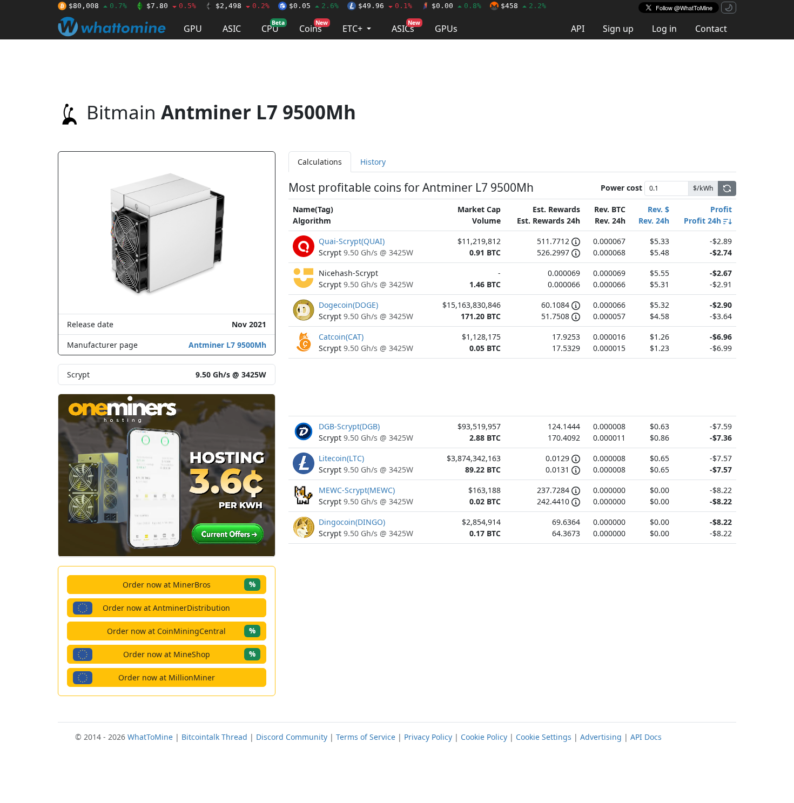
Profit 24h (703, 220)
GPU (193, 29)
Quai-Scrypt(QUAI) (352, 241)
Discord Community (291, 737)
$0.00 (456, 6)
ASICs (406, 27)
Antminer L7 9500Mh (227, 345)
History (373, 162)
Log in (664, 29)
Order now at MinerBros (189, 584)
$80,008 (98, 6)
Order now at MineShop (189, 654)
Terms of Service (365, 737)
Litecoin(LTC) (341, 458)
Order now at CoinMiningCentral (181, 630)
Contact (711, 29)
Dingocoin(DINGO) (352, 522)
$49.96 (385, 6)
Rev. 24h (653, 220)
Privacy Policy (428, 737)
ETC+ (353, 29)
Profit (721, 209)
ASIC (232, 29)
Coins (313, 27)
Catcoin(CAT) (341, 337)
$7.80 (171, 6)
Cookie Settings (543, 737)
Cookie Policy (484, 737)
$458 (523, 6)
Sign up (618, 29)
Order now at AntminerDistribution (166, 608)
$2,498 (243, 6)
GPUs (446, 29)
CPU (273, 27)
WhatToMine (150, 737)
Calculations (320, 162)
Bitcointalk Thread (214, 737)
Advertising (601, 737)
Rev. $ (658, 209)
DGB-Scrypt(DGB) (349, 426)
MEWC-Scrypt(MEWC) (357, 490)
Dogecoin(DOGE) (348, 305)
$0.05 (314, 6)
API (577, 29)
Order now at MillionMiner (166, 677)
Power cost (621, 188)
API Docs (646, 737)
